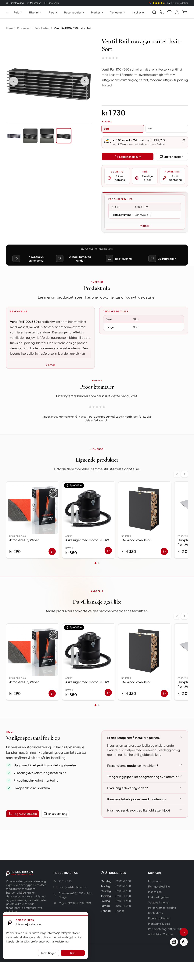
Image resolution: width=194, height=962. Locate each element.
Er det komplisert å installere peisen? (133, 738)
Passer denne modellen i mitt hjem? (132, 766)
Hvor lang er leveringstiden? (127, 788)
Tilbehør (34, 12)
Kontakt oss (155, 913)
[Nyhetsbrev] (174, 942)
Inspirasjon (138, 12)
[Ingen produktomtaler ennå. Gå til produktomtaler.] (110, 58)
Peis (16, 12)
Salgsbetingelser (158, 902)
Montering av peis (159, 923)
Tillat (73, 953)
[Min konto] (177, 12)
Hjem (9, 28)
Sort (106, 128)
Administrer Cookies (161, 934)
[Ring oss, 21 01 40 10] (161, 12)
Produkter (23, 28)
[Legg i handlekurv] (52, 551)
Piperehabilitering (159, 918)
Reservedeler (72, 12)
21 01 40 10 (65, 881)
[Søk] (154, 12)
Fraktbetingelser (158, 897)
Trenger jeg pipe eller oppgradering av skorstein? (143, 777)
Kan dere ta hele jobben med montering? (136, 799)
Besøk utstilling (57, 813)
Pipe (51, 12)
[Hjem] (7, 12)
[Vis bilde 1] (13, 135)
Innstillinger (48, 953)
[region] (97, 521)
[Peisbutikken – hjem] (19, 872)
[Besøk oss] (169, 12)
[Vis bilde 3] (47, 135)
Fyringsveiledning (159, 886)
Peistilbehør (41, 28)
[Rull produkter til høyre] (184, 474)
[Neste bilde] (84, 81)
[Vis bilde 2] (30, 135)
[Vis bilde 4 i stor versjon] (49, 81)
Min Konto (154, 881)
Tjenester (116, 12)
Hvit (150, 128)
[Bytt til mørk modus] (184, 942)
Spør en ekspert (173, 156)
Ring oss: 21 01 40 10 (25, 813)
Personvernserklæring (162, 907)
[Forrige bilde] (13, 81)
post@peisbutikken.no (73, 887)
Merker (95, 12)
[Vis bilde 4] (63, 135)
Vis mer (144, 225)
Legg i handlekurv (130, 156)
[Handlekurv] (184, 12)
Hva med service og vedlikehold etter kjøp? (138, 810)
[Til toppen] (184, 932)
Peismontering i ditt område (165, 929)
